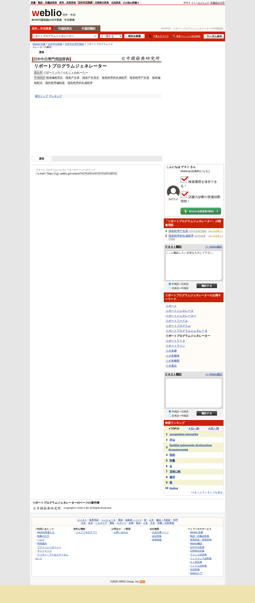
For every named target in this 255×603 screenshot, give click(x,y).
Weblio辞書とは (45, 532)
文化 (83, 523)
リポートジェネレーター (181, 315)
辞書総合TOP (217, 2)
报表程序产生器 (139, 77)
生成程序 (87, 82)
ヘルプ (40, 539)
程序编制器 (58, 82)
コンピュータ (108, 520)
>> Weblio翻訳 (213, 246)
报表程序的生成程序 (114, 77)
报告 (48, 82)
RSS (142, 582)
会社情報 (157, 536)
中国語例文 (65, 28)
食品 (138, 523)
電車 (120, 520)
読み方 (38, 72)
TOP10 (173, 428)
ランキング (55, 96)
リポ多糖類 (172, 360)
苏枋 (172, 454)
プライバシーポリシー (49, 547)
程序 (76, 82)
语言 (96, 77)
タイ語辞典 (196, 562)
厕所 (172, 477)
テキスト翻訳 (173, 246)
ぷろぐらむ (62, 72)
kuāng (174, 488)
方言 (152, 523)
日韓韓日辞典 (102, 2)
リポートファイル (177, 320)
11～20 (193, 428)
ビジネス (82, 520)
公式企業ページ (160, 532)
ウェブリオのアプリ (86, 532)
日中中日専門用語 (74, 44)
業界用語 (94, 520)
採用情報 (157, 539)
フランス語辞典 (198, 554)
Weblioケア (196, 573)
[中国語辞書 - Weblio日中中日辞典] (47, 15)
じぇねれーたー (78, 72)
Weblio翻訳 (196, 543)
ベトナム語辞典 (198, 565)
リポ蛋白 (171, 365)
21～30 (213, 428)
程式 (39, 82)
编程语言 (57, 77)
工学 (151, 520)
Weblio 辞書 (38, 44)
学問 (175, 520)
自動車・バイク (133, 520)
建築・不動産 (163, 520)
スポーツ (121, 523)
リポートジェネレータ (179, 310)
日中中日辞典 (85, 2)
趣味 (112, 523)
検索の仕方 (43, 536)
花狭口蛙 (175, 471)
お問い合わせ (121, 532)
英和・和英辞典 (67, 2)
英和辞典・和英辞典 (201, 539)
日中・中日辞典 (41, 28)
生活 (90, 523)
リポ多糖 (171, 350)
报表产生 (71, 77)
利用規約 (42, 543)
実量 (172, 460)
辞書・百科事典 (165, 523)
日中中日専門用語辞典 (51, 59)
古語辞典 (116, 2)
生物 (131, 523)
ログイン (202, 2)
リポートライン (175, 345)
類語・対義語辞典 (47, 2)
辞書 (33, 2)
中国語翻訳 (89, 28)
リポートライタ (175, 340)
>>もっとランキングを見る (207, 492)
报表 (49, 77)
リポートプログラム (178, 325)
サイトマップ (44, 551)
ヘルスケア (101, 523)
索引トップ (41, 96)
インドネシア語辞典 (201, 558)
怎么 (172, 439)
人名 (145, 523)
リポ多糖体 (172, 355)
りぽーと (49, 72)
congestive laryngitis (184, 434)
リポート (171, 305)
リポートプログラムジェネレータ (186, 330)
